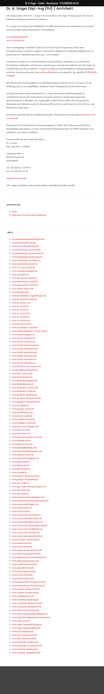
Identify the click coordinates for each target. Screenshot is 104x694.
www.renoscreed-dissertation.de (27, 518)
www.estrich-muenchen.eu (24, 359)
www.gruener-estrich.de (23, 408)
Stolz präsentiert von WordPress (52, 680)
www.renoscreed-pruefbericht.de (27, 529)
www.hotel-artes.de (21, 430)
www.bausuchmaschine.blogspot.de (28, 239)
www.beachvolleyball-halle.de (25, 246)
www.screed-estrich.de (22, 574)
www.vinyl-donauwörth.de (24, 638)
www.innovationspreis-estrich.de (27, 437)
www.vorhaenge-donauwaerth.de (27, 645)
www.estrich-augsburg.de (23, 338)
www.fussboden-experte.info (25, 387)
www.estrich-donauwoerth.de (25, 345)
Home (14, 211)
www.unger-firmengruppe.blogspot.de (29, 613)
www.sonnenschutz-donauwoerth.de (29, 582)
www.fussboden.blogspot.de (25, 380)
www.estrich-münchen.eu (23, 362)
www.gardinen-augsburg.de (24, 394)
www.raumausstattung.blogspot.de (28, 497)
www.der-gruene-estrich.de (24, 278)
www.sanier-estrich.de (22, 546)
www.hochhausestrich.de (23, 419)
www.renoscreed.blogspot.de (25, 504)
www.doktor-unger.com (23, 288)
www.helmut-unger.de (22, 415)
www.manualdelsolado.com (24, 447)
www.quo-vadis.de (20, 483)
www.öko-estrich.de (21, 468)
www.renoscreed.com (22, 507)
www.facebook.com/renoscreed (26, 366)
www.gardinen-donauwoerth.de (26, 398)
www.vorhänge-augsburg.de (24, 649)
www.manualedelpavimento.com (27, 451)
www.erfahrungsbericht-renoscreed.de (29, 331)
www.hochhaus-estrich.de (23, 422)
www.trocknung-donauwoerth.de (27, 603)
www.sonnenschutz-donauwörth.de (28, 585)
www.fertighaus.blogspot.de (25, 369)
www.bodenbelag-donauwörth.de (27, 256)
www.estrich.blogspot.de (23, 334)
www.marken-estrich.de (23, 454)
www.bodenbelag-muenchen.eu (26, 260)
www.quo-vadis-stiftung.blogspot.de (29, 486)
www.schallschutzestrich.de (24, 564)
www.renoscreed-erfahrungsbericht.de (29, 525)
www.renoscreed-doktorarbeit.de (27, 521)
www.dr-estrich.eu (20, 309)
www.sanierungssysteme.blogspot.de (29, 557)
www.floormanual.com (22, 377)
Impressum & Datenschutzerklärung (29, 215)
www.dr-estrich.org (21, 320)
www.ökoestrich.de (20, 461)
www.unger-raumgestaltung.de (26, 627)
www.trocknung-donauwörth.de (26, 606)
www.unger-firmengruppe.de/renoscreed (31, 617)
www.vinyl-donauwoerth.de (24, 635)
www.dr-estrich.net (21, 316)
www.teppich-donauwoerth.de (26, 589)
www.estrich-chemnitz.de (23, 341)
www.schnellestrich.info (23, 567)
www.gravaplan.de (20, 405)
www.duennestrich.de (22, 324)
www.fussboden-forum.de (24, 391)
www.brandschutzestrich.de (24, 263)
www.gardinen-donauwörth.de (26, 401)
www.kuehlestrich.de (21, 440)
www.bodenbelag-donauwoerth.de (27, 253)
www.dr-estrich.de (20, 306)
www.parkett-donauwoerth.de (26, 475)
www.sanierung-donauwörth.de (26, 553)
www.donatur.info (20, 292)
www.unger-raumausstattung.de (27, 624)
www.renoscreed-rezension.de (26, 532)
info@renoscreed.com (16, 178)
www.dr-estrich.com (21, 302)
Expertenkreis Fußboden (46, 72)
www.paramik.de (19, 472)
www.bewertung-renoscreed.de (26, 249)
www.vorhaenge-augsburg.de (25, 642)
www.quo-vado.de (20, 493)
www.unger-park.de (21, 620)
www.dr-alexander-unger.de (24, 299)
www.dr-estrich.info (15, 40)
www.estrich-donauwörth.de (25, 348)
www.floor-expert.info (22, 373)
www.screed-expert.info (23, 578)
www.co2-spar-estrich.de (23, 267)
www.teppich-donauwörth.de (25, 592)
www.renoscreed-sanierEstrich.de (27, 536)
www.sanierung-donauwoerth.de (27, 550)
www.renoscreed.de (21, 511)
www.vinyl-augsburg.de (22, 631)
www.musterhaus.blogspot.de (25, 458)
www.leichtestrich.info (22, 444)
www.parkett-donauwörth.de (25, 479)
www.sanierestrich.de (21, 543)
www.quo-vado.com (21, 490)
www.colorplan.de (20, 274)
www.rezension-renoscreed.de (26, 539)
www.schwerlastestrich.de (24, 571)
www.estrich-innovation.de (24, 355)
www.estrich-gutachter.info (24, 352)
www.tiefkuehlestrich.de (23, 596)
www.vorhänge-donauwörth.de (26, 652)
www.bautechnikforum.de (23, 242)
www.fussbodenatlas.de (17, 36)
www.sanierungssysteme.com (25, 560)
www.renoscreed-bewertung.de (26, 514)
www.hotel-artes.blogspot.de (25, 426)
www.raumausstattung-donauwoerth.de (30, 500)
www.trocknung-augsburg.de (25, 599)
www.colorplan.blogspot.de (24, 270)
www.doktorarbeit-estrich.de (25, 285)
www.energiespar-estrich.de (25, 327)
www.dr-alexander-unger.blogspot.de (29, 295)
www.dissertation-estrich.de (25, 281)
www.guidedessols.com (22, 412)
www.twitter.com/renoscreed (25, 610)
